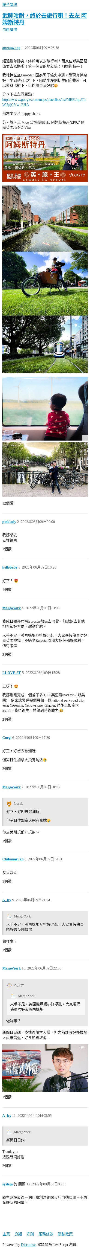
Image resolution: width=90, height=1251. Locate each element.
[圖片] (45, 409)
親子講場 (9, 5)
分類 (18, 1234)
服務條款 (46, 1234)
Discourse (28, 1245)
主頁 (6, 1234)
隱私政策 (65, 1234)
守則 (30, 1234)
